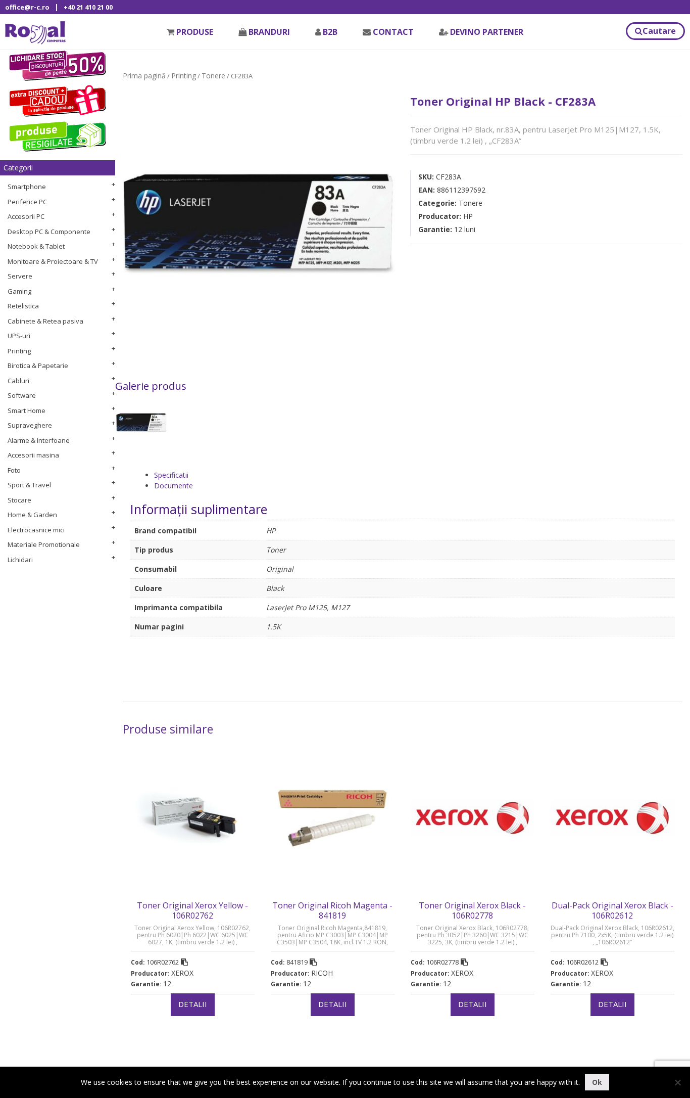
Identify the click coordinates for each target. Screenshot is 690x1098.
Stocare (19, 500)
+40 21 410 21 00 (88, 7)
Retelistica (23, 305)
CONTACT (393, 31)
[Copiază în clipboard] (184, 962)
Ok (597, 1082)
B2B (330, 31)
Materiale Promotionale (44, 544)
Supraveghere (30, 425)
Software (22, 395)
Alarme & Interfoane (39, 440)
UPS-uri (19, 335)
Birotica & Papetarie (38, 365)
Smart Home (26, 410)
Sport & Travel (29, 484)
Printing (19, 350)
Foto (14, 470)
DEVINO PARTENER (486, 31)
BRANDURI (269, 31)
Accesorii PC (26, 216)
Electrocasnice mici (36, 529)
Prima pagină (144, 75)
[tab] (414, 475)
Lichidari (20, 559)
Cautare (659, 30)
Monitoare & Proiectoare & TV (53, 261)
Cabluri (18, 380)
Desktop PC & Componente (49, 231)
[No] (677, 1082)
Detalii (192, 1004)
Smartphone (27, 186)
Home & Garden (32, 514)
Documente (173, 485)
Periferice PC (27, 201)
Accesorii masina (33, 455)
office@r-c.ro (27, 7)
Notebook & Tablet (36, 246)
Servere (20, 276)
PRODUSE (194, 31)
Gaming (19, 291)
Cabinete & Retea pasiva (45, 321)
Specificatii (171, 475)
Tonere (213, 75)
